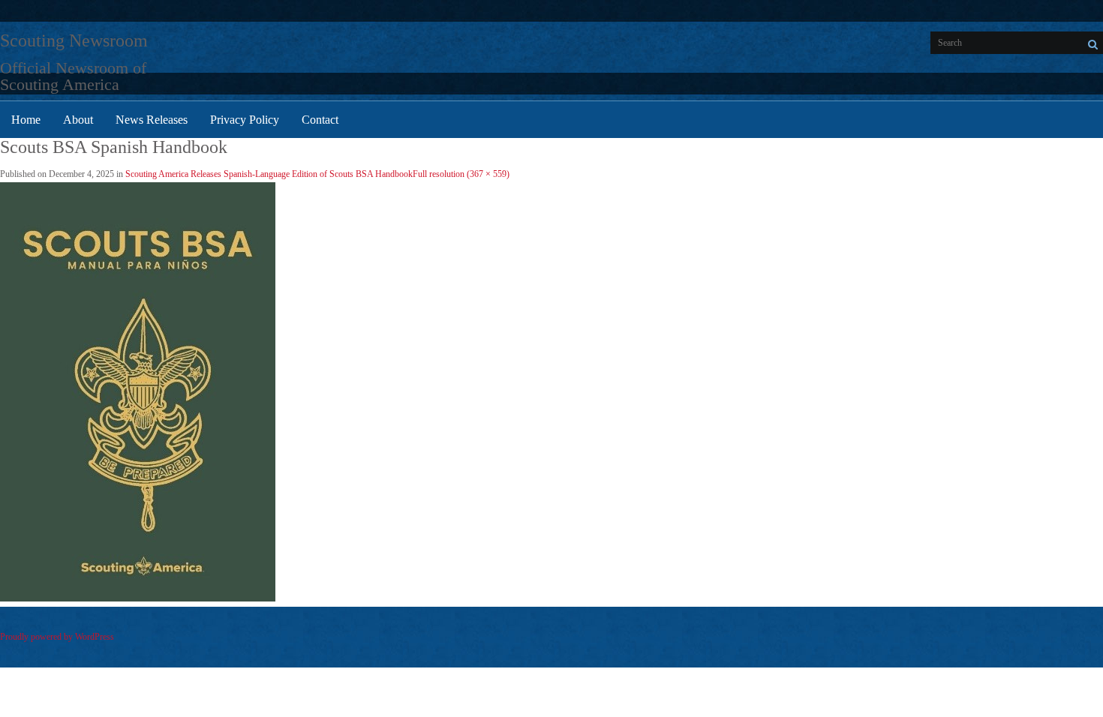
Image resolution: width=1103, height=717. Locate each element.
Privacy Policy (244, 119)
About (78, 119)
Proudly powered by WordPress (57, 637)
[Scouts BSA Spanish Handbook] (137, 598)
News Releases (152, 119)
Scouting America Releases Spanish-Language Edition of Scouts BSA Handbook (269, 174)
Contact (320, 119)
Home (26, 119)
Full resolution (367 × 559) (461, 174)
